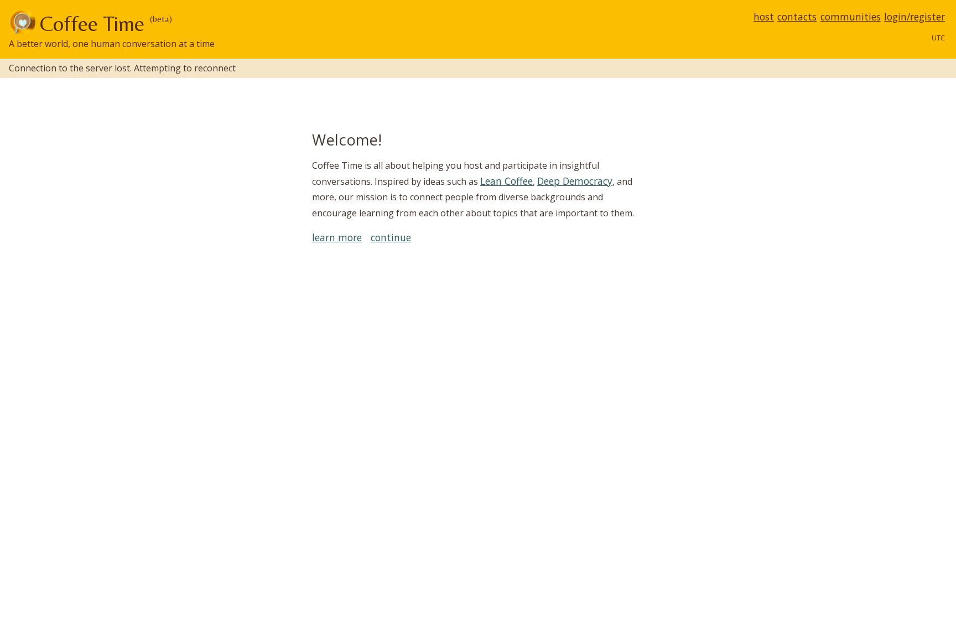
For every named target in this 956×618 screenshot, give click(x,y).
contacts (797, 17)
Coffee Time (92, 23)
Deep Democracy (574, 181)
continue (391, 237)
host (764, 17)
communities (850, 17)
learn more (337, 237)
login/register (914, 17)
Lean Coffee (506, 181)
